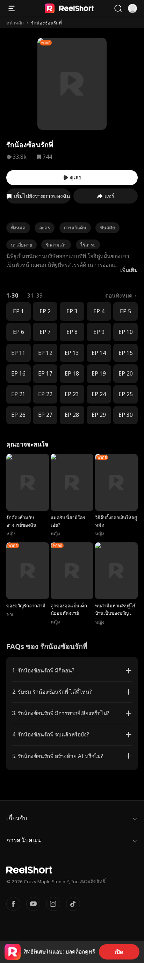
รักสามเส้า (56, 245)
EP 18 (72, 373)
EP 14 (99, 353)
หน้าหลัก (15, 23)
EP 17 (45, 373)
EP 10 (125, 332)
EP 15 (125, 353)
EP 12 (45, 353)
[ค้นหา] (117, 8)
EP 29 (99, 415)
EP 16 (18, 373)
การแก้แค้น (75, 227)
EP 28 (72, 415)
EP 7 (45, 332)
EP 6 (18, 332)
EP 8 (72, 332)
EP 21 (18, 394)
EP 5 (125, 311)
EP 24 (99, 394)
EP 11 (18, 353)
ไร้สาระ (87, 245)
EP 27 (45, 415)
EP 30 (125, 415)
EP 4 (99, 311)
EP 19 (99, 373)
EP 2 (45, 311)
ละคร (44, 227)
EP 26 (18, 415)
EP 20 (125, 373)
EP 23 (72, 394)
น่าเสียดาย (21, 245)
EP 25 (125, 394)
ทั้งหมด (18, 227)
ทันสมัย (107, 227)
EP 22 (45, 394)
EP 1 (18, 311)
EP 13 (72, 353)
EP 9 (99, 332)
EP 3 (72, 311)
